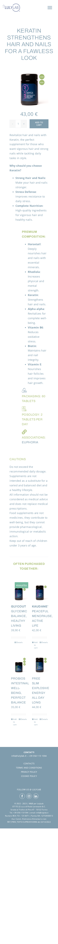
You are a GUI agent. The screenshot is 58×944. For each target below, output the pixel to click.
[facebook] (22, 796)
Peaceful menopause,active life (42, 616)
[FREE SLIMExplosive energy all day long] (39, 664)
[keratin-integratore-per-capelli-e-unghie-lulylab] (29, 87)
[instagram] (29, 796)
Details (20, 642)
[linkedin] (36, 796)
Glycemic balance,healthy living (19, 616)
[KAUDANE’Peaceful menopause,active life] (39, 592)
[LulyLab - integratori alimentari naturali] (11, 7)
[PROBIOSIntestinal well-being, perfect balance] (19, 664)
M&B (31, 803)
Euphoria (30, 442)
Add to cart (39, 123)
